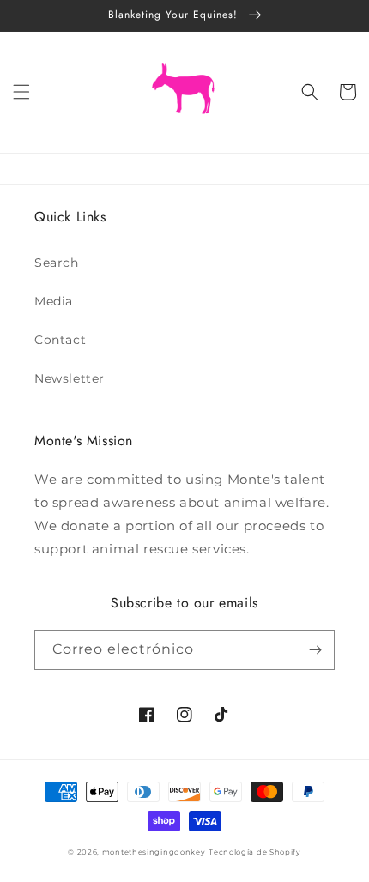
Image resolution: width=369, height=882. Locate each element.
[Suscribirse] (315, 650)
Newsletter (69, 378)
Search (56, 262)
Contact (60, 339)
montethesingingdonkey (154, 852)
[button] (21, 92)
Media (53, 301)
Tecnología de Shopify (255, 852)
